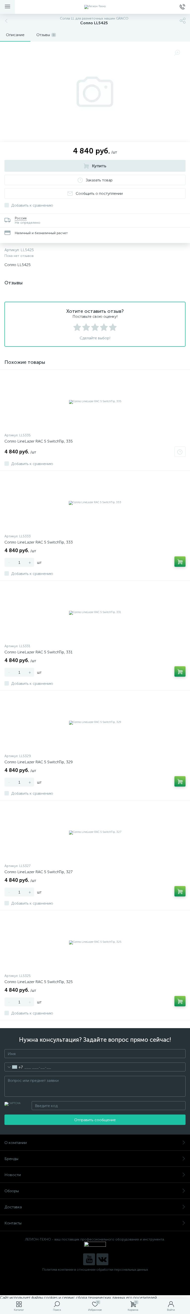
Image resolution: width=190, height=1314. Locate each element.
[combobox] (14, 1067)
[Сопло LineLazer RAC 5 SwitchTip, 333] (95, 502)
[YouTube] (89, 1259)
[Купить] (180, 561)
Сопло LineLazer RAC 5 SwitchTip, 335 (38, 441)
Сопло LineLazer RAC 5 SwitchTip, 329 (38, 762)
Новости (12, 1174)
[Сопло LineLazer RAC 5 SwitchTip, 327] (95, 832)
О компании (15, 1142)
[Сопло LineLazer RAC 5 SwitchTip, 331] (95, 612)
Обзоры (11, 1191)
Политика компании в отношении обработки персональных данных (95, 1269)
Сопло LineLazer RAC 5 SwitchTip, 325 (38, 981)
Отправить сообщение (95, 1119)
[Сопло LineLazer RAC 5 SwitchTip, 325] (95, 942)
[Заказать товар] (180, 451)
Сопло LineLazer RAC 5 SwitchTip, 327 (38, 871)
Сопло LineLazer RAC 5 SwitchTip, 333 (38, 542)
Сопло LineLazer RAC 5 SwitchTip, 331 (38, 652)
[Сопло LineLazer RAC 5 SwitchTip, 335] (95, 401)
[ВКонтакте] (102, 1259)
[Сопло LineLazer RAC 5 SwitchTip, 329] (95, 722)
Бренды (11, 1158)
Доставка (13, 1207)
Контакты (13, 1223)
